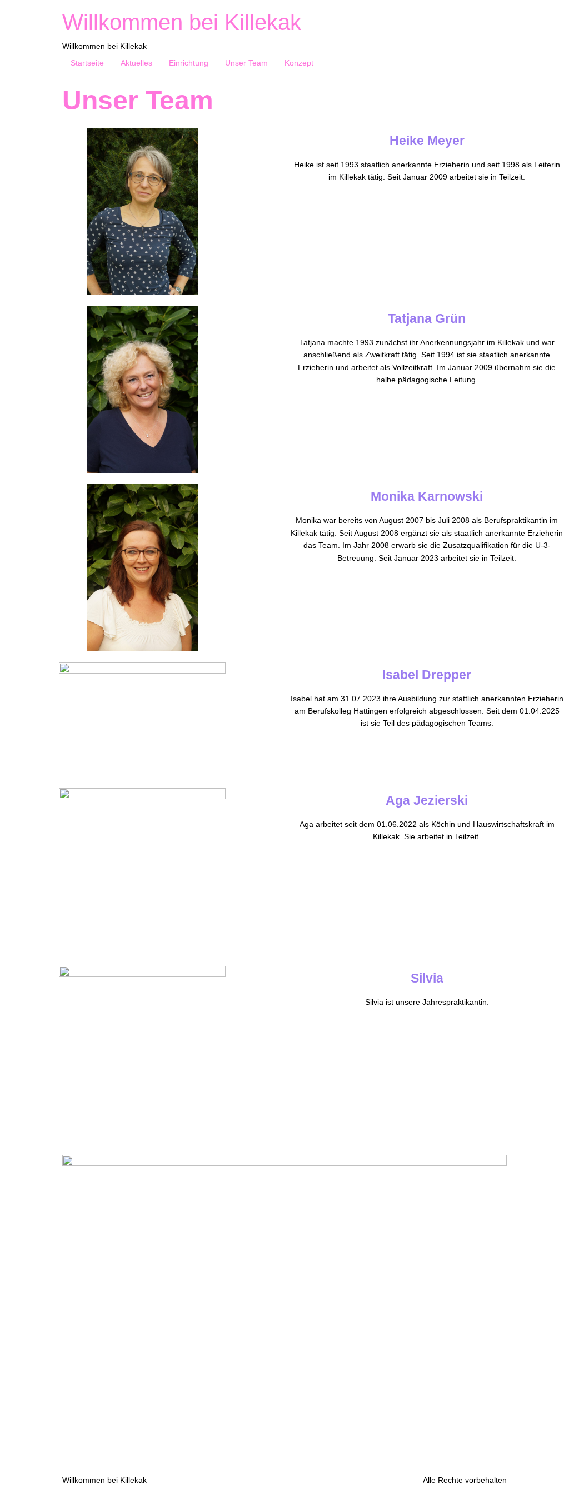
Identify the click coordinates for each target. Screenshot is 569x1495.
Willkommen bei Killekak (181, 22)
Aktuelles (136, 62)
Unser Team (246, 62)
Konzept (298, 62)
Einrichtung (188, 62)
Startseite (87, 62)
